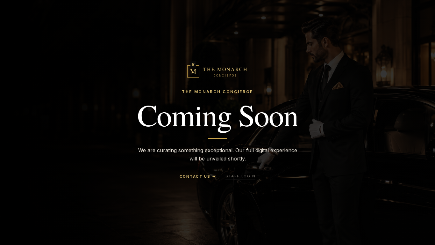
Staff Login (240, 176)
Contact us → (198, 176)
